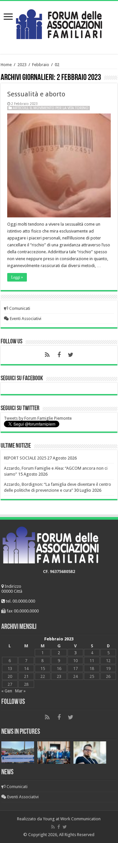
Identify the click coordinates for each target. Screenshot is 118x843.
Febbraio (40, 64)
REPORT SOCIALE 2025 (25, 458)
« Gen (6, 690)
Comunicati (19, 308)
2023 (22, 64)
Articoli (20, 108)
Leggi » (17, 277)
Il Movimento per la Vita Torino (59, 108)
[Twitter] (71, 355)
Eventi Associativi (25, 318)
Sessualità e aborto (36, 94)
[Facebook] (59, 355)
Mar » (20, 690)
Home (6, 64)
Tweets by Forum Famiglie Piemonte (38, 418)
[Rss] (47, 355)
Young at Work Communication (72, 818)
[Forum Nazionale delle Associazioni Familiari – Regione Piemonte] (59, 23)
